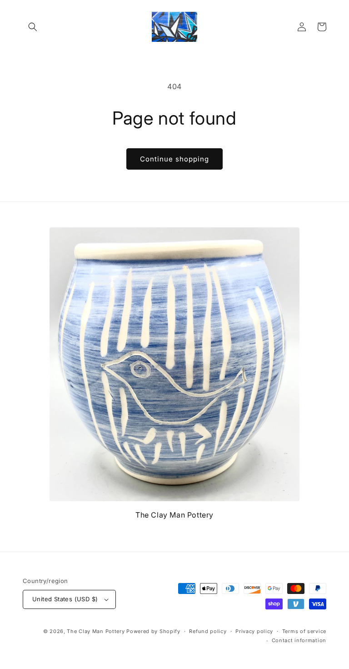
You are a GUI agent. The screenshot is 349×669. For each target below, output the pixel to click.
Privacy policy (254, 631)
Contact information (299, 640)
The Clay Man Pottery (96, 631)
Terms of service (304, 631)
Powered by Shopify (153, 631)
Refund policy (207, 631)
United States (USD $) (65, 599)
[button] (33, 27)
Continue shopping (174, 159)
